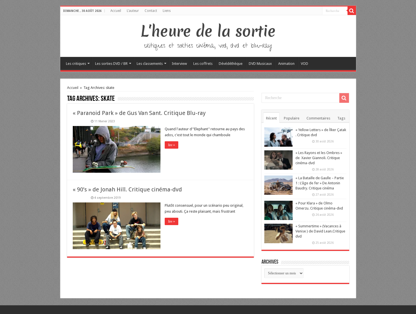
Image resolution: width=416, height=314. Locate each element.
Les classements (150, 63)
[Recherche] (352, 11)
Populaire (291, 118)
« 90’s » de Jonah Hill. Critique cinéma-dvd (127, 189)
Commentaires (318, 118)
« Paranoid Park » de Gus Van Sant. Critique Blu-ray (139, 113)
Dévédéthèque (231, 63)
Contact (151, 11)
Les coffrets (203, 63)
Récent (271, 118)
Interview (179, 63)
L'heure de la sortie (208, 31)
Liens (167, 11)
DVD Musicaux (260, 63)
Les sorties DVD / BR (111, 63)
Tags (341, 118)
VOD (304, 63)
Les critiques (76, 63)
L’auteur (133, 11)
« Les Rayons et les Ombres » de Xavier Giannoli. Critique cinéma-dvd (318, 158)
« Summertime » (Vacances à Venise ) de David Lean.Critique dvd (320, 231)
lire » (171, 145)
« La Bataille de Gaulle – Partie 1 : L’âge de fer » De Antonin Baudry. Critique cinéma (319, 183)
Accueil (115, 11)
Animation (286, 63)
